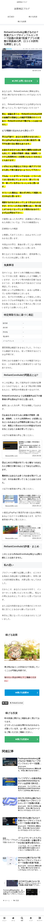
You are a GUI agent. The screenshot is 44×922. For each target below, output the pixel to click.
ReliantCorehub (17, 703)
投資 (6, 703)
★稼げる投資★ (22, 739)
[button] (39, 536)
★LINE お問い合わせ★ (22, 81)
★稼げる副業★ (22, 693)
